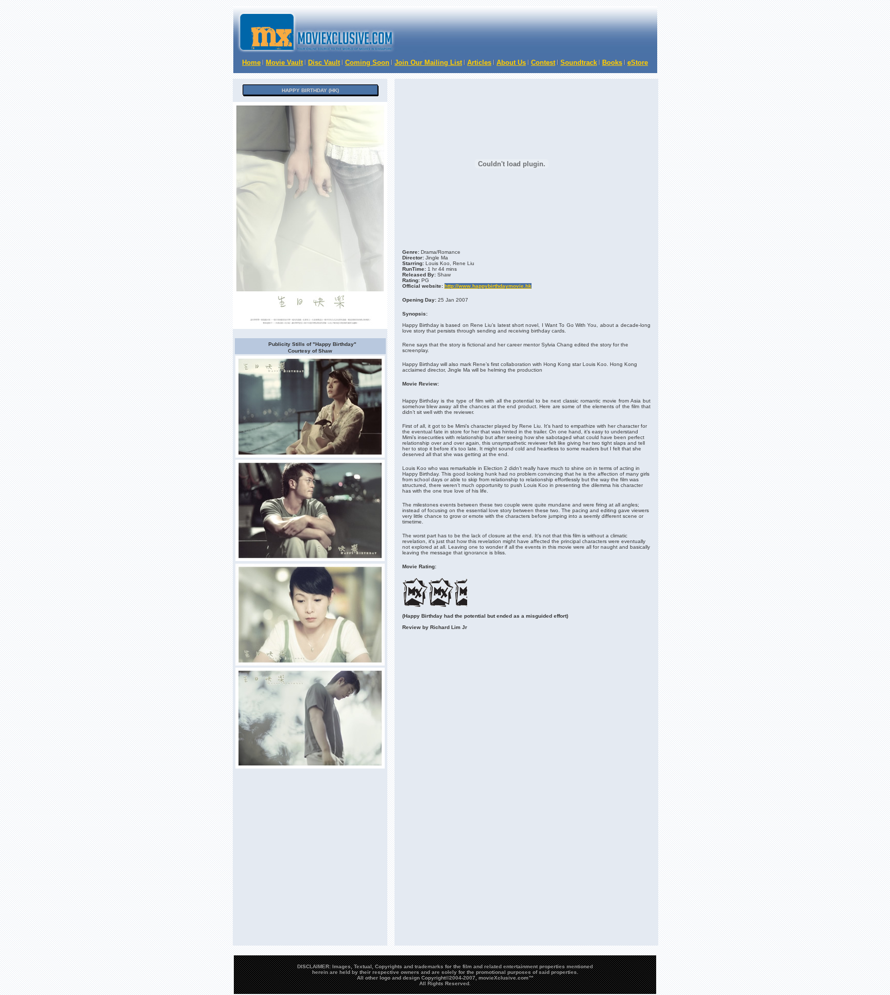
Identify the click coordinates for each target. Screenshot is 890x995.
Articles (479, 62)
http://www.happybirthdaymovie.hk (488, 286)
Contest (543, 62)
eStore (637, 62)
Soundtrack (578, 62)
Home (251, 62)
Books (612, 62)
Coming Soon (367, 62)
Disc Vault (324, 62)
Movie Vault (284, 62)
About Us (511, 62)
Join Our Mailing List (428, 62)
